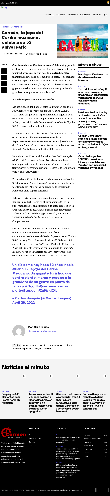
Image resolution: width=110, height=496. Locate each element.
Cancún (42, 345)
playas (38, 348)
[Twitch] (98, 490)
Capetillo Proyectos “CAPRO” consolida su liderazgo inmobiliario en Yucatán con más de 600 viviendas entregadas (92, 162)
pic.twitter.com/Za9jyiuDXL (34, 290)
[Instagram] (89, 490)
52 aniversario (29, 345)
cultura (68, 345)
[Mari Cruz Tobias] (18, 331)
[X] (4, 77)
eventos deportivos (23, 348)
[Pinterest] (4, 83)
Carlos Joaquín (55, 345)
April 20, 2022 (23, 303)
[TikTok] (94, 490)
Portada (5, 27)
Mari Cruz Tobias (38, 54)
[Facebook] (4, 71)
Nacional (82, 72)
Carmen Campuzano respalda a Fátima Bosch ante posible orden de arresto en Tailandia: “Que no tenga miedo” (93, 142)
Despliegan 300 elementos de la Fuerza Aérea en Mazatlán (93, 77)
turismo (48, 348)
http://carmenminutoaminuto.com (43, 331)
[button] (105, 15)
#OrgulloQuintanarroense (47, 286)
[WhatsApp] (4, 90)
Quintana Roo (17, 27)
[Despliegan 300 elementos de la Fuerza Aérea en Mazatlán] (15, 380)
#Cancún (20, 269)
